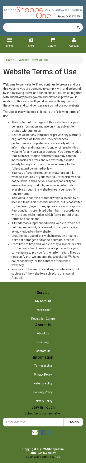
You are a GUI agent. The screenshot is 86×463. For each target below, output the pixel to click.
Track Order (43, 310)
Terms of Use (43, 365)
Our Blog (43, 342)
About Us (43, 333)
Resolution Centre (43, 318)
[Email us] (35, 432)
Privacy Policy (43, 374)
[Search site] (78, 27)
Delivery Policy (43, 401)
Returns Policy (43, 383)
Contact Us (43, 351)
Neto (57, 457)
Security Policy (43, 392)
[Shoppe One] (43, 11)
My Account (43, 301)
